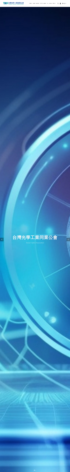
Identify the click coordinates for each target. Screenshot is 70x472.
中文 (64, 3)
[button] (2, 239)
